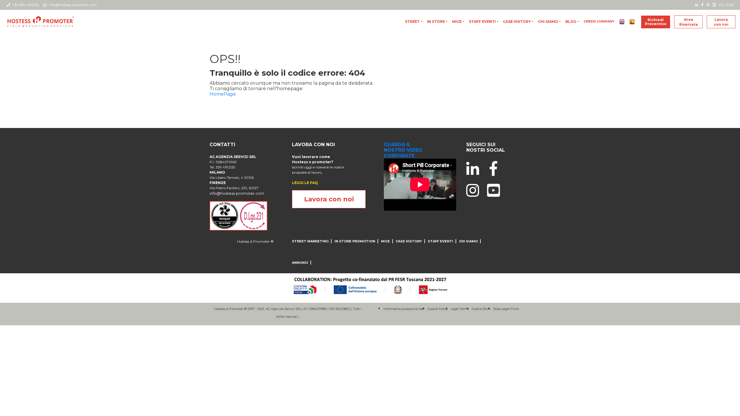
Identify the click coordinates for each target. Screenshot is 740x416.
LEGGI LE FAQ (305, 183)
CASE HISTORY (517, 21)
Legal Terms (460, 309)
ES (721, 5)
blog (570, 21)
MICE (457, 21)
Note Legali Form (506, 309)
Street (412, 21)
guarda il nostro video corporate (403, 150)
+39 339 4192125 (24, 5)
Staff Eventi (482, 21)
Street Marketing (310, 241)
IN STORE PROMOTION (354, 241)
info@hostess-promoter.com (73, 5)
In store (436, 21)
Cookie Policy (438, 309)
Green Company (599, 21)
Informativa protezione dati (404, 309)
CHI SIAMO (548, 21)
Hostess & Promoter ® (255, 241)
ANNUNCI (300, 263)
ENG (730, 5)
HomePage (223, 94)
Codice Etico (481, 309)
